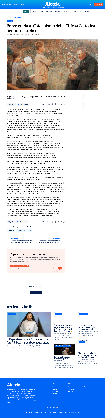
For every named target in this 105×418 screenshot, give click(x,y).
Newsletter (71, 387)
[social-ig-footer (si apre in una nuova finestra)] (57, 407)
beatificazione (11, 314)
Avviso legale (47, 412)
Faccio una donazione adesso (18, 266)
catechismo (11, 230)
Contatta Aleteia (69, 412)
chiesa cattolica (21, 230)
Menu (17, 11)
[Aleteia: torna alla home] (52, 3)
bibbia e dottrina (18, 17)
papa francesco (83, 314)
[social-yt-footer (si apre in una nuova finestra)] (48, 407)
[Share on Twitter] (58, 104)
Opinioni (34, 11)
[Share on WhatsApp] (64, 104)
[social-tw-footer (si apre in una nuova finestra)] (54, 407)
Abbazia (87, 11)
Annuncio (70, 391)
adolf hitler (58, 314)
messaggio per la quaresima (63, 345)
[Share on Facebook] (52, 104)
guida (29, 230)
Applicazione (71, 389)
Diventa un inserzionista (58, 412)
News (41, 11)
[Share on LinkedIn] (55, 104)
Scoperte (66, 11)
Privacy (77, 412)
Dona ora (98, 4)
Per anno (86, 387)
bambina (82, 342)
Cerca (22, 4)
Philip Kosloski (25, 35)
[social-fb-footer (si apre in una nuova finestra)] (51, 407)
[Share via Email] (61, 104)
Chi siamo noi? (39, 412)
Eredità (74, 11)
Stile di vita (49, 11)
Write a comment (35, 293)
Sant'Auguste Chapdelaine (58, 7)
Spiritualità (57, 11)
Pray (25, 11)
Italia (80, 11)
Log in (40, 286)
